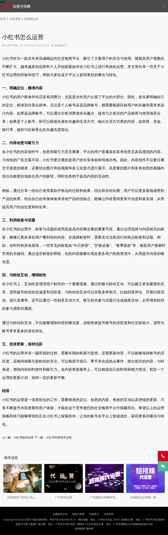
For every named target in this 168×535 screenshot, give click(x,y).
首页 (3, 18)
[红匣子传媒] (16, 6)
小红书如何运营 (24, 437)
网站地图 (83, 519)
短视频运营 (31, 18)
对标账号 (94, 514)
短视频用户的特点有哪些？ (24, 497)
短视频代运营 (60, 514)
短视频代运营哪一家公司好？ (149, 497)
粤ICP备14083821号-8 (63, 519)
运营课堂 (15, 18)
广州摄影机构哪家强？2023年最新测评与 (115, 497)
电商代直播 (78, 514)
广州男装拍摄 (63, 497)
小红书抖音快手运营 (59, 437)
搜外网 (89, 528)
